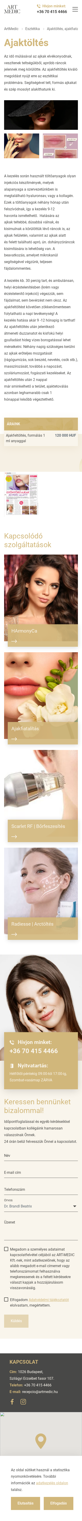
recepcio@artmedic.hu (40, 1392)
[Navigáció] (75, 9)
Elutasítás (25, 1503)
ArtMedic (11, 29)
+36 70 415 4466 (52, 11)
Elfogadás (58, 1503)
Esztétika (32, 29)
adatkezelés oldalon (52, 1483)
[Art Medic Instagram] (23, 1403)
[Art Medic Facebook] (12, 1403)
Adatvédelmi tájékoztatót (49, 1300)
